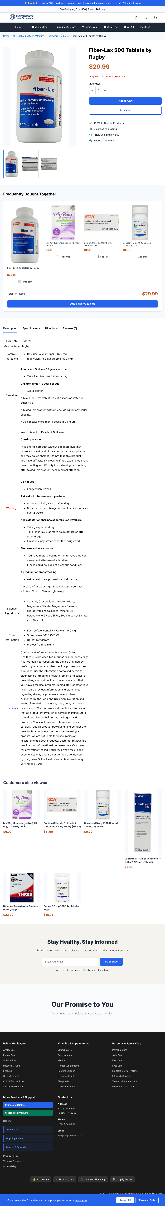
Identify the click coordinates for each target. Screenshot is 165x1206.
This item (27, 281)
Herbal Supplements (68, 1065)
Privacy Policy (10, 1155)
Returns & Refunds (16, 1147)
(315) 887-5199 (66, 1124)
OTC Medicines (11, 1076)
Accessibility (9, 1166)
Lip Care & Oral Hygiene (125, 1070)
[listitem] (11, 164)
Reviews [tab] (70, 328)
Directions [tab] (51, 328)
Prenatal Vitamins (15, 1104)
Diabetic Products (67, 1086)
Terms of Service (12, 1161)
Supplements (65, 1055)
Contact (145, 27)
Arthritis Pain (9, 1060)
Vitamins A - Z (65, 1049)
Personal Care (119, 1049)
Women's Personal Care (124, 1081)
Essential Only (147, 1200)
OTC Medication (38, 27)
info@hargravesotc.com (70, 1135)
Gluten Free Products (17, 1112)
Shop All (129, 27)
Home (18, 27)
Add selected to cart (82, 303)
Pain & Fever (9, 1055)
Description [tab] (10, 328)
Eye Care (117, 1060)
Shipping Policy (14, 1138)
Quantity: (94, 83)
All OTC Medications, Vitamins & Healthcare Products (40, 36)
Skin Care (117, 1055)
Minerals (62, 1060)
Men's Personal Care (123, 1086)
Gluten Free (111, 27)
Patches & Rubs (11, 1065)
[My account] (145, 17)
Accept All (125, 1200)
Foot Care (117, 1065)
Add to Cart (125, 100)
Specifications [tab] (31, 328)
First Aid (7, 1070)
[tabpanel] (82, 552)
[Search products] (136, 17)
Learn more (81, 1200)
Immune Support (66, 27)
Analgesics (9, 1049)
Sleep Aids (63, 1081)
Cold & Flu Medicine (13, 1081)
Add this (66, 256)
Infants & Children (121, 1076)
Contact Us (12, 1129)
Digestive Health (66, 1076)
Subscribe (111, 961)
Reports (7, 1120)
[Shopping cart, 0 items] (155, 17)
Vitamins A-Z (90, 27)
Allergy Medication (13, 1086)
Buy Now (125, 110)
